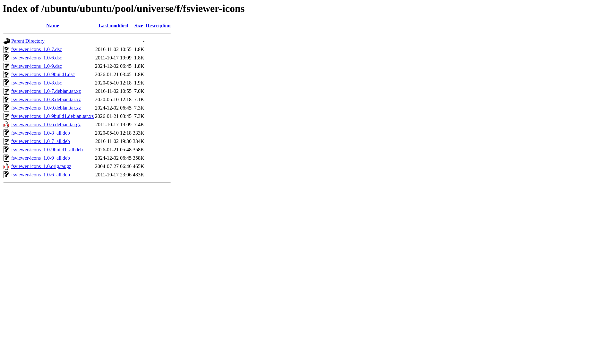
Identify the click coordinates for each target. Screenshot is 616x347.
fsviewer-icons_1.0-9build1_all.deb (47, 149)
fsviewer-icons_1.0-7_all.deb (40, 141)
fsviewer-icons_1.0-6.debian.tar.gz (46, 124)
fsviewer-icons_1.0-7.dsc (36, 49)
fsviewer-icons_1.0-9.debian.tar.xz (46, 108)
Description (158, 25)
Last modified (113, 25)
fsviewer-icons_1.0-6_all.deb (40, 174)
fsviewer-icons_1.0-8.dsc (36, 82)
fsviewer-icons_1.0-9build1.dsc (43, 74)
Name (52, 25)
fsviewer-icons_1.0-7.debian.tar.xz (46, 91)
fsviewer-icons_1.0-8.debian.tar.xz (46, 99)
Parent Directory (28, 41)
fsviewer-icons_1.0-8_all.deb (40, 133)
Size (138, 25)
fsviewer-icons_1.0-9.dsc (36, 66)
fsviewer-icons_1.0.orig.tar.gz (41, 166)
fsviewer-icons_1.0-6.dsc (36, 57)
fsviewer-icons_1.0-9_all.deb (40, 158)
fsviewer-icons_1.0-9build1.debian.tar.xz (52, 116)
